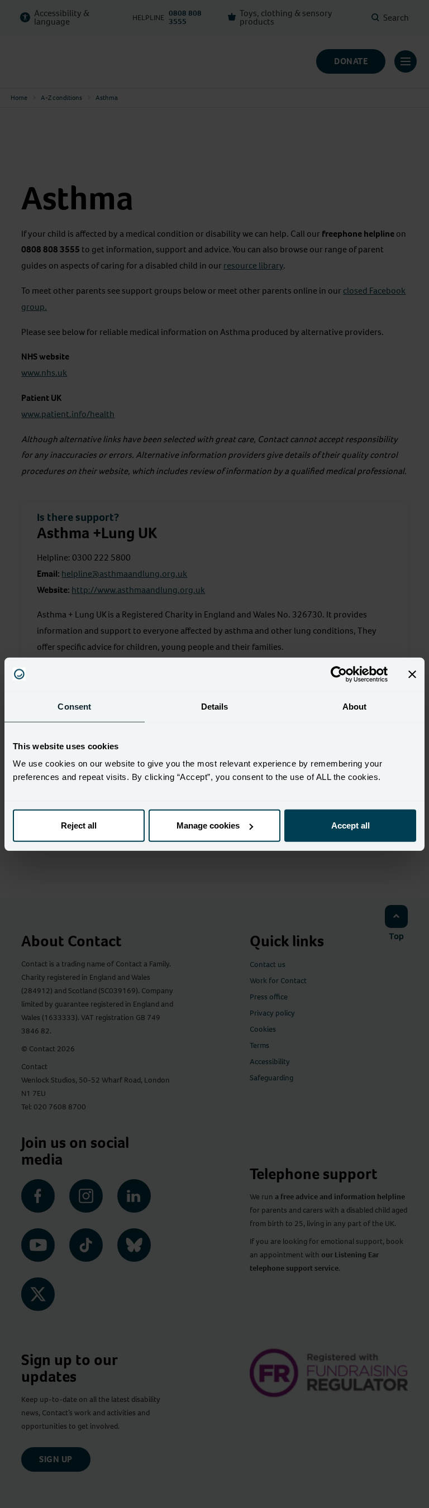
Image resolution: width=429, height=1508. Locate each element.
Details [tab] (214, 706)
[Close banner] (412, 674)
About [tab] (354, 706)
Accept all (350, 825)
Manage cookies (208, 825)
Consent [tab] (74, 706)
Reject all (79, 825)
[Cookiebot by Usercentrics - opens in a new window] (339, 674)
